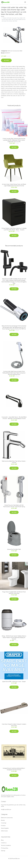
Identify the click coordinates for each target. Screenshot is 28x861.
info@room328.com (6, 809)
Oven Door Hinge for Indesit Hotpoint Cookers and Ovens (14, 724)
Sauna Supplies (5, 828)
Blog (2, 840)
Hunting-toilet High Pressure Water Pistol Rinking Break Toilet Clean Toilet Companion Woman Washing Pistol (14, 373)
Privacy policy (4, 848)
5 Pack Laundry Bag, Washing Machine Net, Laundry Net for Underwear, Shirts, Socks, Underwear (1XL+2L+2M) (14, 140)
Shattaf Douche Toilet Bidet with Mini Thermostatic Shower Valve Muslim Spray (14, 505)
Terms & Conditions (6, 845)
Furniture (3, 825)
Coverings (3, 823)
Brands (3, 820)
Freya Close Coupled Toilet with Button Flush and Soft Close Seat (14, 592)
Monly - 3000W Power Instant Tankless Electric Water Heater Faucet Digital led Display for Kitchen (14, 637)
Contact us (3, 842)
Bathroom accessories (13, 50)
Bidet (21, 50)
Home (2, 16)
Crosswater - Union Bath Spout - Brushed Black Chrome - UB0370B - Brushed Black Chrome (14, 417)
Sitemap (3, 850)
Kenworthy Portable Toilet (14, 549)
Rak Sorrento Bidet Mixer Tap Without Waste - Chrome (14, 461)
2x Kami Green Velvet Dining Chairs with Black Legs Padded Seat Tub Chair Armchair (14, 185)
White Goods (4, 831)
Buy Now (6, 60)
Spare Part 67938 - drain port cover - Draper (14, 681)
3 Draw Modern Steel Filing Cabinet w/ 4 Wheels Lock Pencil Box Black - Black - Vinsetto (14, 229)
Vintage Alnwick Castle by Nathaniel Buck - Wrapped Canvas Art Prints (14, 769)
